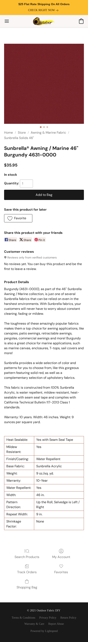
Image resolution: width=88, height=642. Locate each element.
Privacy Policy (47, 617)
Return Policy (68, 617)
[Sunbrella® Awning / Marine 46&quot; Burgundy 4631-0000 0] (44, 84)
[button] (44, 21)
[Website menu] (6, 21)
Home (8, 132)
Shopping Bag (27, 587)
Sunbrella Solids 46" (19, 138)
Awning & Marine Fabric (48, 132)
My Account (61, 557)
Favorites (61, 572)
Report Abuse (56, 623)
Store (22, 132)
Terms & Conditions (23, 617)
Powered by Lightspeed (44, 631)
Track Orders (27, 572)
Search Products (27, 557)
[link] (44, 10)
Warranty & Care (34, 623)
